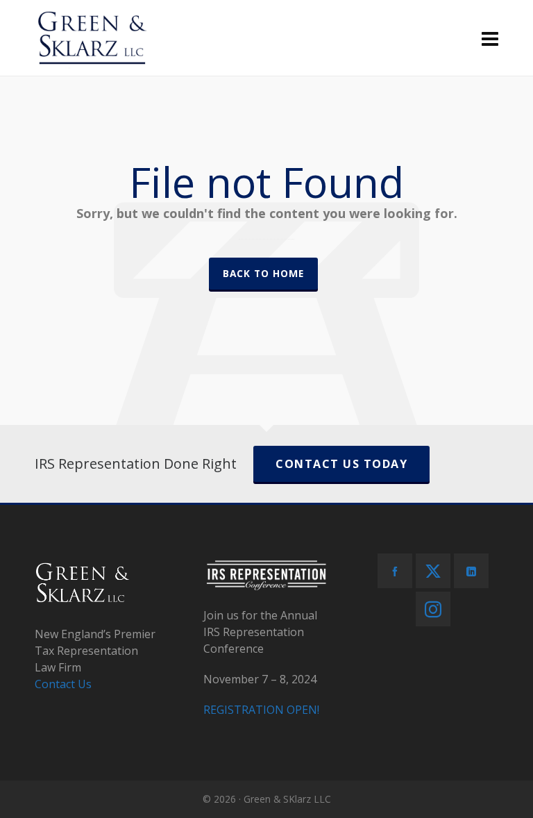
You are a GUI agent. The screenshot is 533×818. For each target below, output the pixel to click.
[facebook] (395, 570)
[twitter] (433, 570)
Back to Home (263, 273)
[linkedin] (471, 570)
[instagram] (433, 609)
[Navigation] (490, 38)
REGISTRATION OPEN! (261, 709)
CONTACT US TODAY (341, 463)
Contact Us (63, 684)
